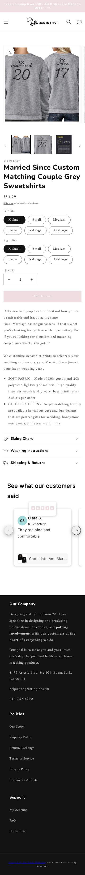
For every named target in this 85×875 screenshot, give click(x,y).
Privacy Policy (19, 769)
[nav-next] (76, 530)
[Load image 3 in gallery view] (63, 144)
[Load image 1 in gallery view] (21, 144)
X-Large (35, 230)
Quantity (9, 270)
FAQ (12, 821)
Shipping (8, 203)
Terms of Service (21, 759)
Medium (59, 220)
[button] (6, 22)
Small (37, 220)
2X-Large (61, 230)
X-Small (14, 220)
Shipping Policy (20, 737)
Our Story (16, 727)
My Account (18, 810)
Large (12, 230)
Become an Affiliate (23, 780)
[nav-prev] (8, 530)
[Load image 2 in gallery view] (42, 144)
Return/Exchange (21, 748)
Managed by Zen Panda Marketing (27, 863)
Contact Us (17, 831)
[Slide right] (80, 146)
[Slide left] (5, 146)
